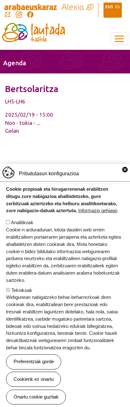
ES (117, 7)
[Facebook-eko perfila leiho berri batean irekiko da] (30, 14)
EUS (109, 7)
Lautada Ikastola (33, 27)
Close (125, 169)
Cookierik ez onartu (34, 379)
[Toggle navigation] (119, 38)
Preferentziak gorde (34, 361)
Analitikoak (22, 222)
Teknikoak (21, 290)
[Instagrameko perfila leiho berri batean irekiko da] (19, 14)
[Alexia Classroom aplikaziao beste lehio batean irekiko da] (77, 6)
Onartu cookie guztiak (36, 396)
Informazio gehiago (97, 210)
